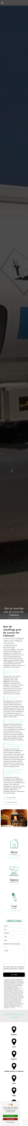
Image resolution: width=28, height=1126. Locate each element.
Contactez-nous (12, 802)
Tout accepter (10, 1116)
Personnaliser (10, 1122)
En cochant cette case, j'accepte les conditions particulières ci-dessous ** (13, 968)
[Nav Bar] (2, 2)
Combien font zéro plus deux (11, 944)
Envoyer (15, 975)
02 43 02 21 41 (14, 884)
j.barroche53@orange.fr (14, 911)
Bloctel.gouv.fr (7, 1006)
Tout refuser (10, 1119)
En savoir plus (11, 797)
